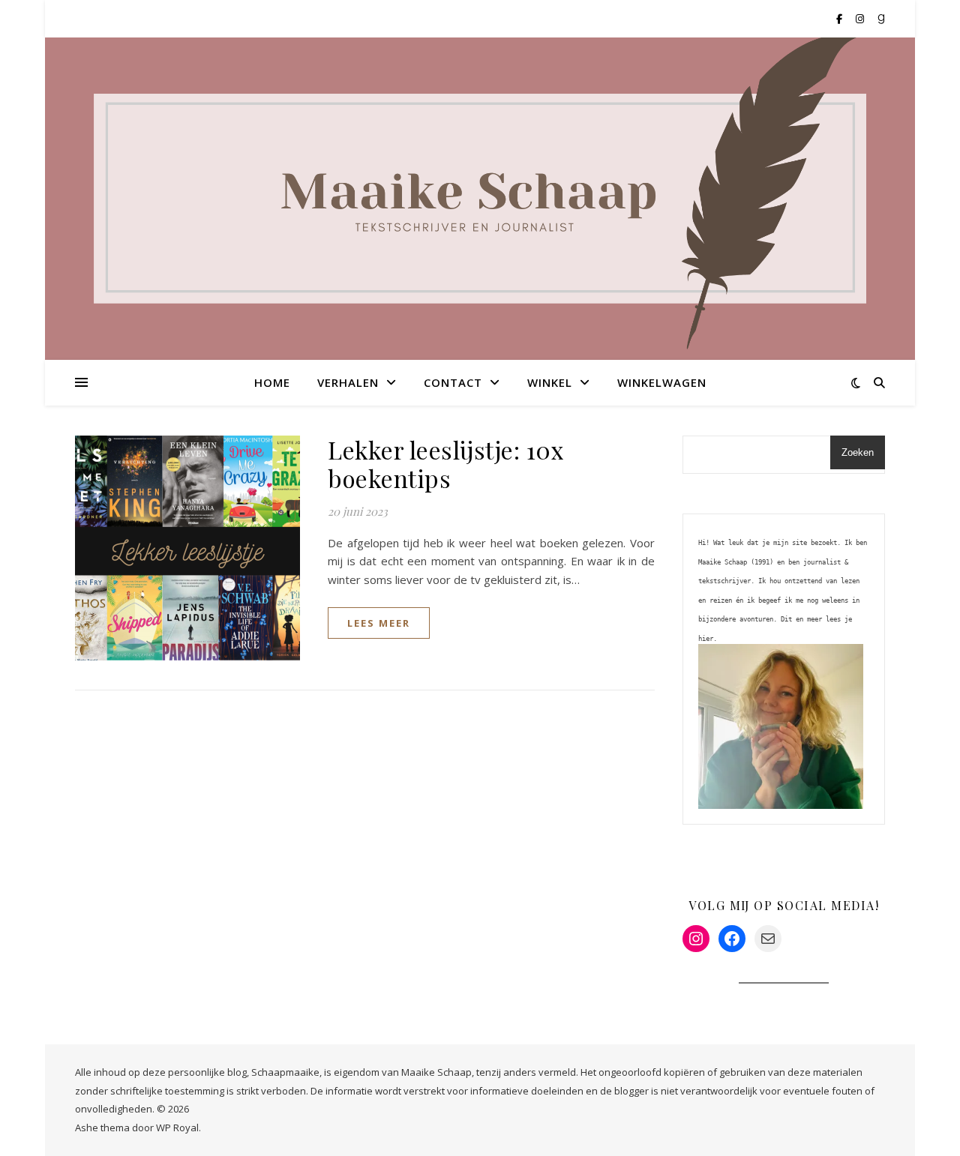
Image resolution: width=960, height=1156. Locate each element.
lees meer (378, 623)
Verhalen (348, 382)
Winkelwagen (661, 382)
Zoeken (858, 452)
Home (272, 382)
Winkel (549, 382)
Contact (453, 382)
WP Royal (177, 1127)
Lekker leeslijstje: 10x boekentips (446, 463)
